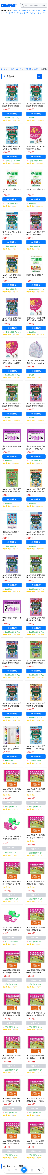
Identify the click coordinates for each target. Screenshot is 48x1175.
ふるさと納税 (21, 10)
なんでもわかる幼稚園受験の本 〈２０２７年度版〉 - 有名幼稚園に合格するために (35, 747)
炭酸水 (38, 10)
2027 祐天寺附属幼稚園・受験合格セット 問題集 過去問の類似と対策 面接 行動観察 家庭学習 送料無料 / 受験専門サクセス (36, 882)
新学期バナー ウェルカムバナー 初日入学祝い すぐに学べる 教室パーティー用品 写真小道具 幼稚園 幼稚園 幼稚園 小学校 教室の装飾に (11, 747)
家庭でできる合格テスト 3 (35, 190)
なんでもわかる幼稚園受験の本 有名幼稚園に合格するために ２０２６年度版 (11, 319)
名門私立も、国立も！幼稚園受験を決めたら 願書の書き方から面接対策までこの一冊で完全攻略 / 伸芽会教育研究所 (35, 147)
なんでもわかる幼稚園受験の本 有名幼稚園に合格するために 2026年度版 (11, 576)
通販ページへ (12, 802)
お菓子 (14, 10)
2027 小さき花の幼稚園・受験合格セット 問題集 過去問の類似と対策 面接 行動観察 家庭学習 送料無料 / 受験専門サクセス (36, 1099)
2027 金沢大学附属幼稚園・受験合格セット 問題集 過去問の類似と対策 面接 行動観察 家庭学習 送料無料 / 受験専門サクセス (11, 1014)
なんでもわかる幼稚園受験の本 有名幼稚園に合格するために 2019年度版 (11, 490)
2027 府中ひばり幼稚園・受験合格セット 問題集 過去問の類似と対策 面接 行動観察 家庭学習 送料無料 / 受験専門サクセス (36, 1142)
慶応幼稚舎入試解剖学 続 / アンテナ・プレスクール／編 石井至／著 (11, 533)
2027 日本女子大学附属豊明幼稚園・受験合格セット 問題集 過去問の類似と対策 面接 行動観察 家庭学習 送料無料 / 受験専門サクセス (36, 790)
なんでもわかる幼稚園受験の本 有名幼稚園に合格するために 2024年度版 (35, 404)
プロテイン (12, 13)
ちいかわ (20, 13)
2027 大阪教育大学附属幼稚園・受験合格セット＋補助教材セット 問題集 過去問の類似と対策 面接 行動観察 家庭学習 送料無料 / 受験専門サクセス (12, 790)
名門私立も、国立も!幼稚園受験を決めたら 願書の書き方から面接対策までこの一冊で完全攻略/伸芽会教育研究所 (35, 319)
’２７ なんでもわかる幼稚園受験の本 (11, 233)
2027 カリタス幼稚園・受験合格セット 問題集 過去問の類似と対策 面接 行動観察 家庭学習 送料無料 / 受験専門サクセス (36, 1014)
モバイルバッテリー (30, 13)
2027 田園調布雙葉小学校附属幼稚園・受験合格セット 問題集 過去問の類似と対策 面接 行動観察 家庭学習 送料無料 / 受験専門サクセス (12, 1142)
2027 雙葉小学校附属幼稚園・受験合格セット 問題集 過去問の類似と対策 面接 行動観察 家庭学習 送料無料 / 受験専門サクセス (12, 882)
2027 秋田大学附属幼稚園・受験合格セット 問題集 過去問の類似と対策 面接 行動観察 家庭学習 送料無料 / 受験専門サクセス (11, 971)
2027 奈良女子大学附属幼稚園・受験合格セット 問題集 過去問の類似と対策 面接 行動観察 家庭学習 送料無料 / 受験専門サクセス (12, 1056)
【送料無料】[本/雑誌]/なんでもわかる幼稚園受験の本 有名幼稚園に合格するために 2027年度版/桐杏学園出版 (11, 147)
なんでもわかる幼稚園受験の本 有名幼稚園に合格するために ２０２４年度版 (35, 233)
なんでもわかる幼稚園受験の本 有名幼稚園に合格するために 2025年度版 (35, 490)
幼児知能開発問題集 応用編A (11, 447)
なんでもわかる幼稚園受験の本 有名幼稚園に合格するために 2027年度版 (11, 104)
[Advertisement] (24, 41)
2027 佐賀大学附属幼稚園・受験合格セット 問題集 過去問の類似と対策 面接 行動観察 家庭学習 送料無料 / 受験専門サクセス (35, 1056)
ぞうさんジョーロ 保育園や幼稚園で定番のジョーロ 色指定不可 (11, 837)
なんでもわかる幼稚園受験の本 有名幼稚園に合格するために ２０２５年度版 (11, 276)
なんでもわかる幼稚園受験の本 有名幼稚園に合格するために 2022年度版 (35, 533)
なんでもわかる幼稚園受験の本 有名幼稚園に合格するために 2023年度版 (11, 404)
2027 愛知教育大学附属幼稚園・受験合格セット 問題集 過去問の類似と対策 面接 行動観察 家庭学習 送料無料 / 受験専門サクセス (36, 928)
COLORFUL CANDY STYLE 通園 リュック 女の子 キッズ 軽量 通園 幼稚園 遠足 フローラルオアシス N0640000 (36, 361)
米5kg (33, 10)
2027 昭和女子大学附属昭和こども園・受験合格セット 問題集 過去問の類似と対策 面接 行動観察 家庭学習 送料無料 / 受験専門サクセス (36, 836)
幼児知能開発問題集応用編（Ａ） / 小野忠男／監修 (35, 447)
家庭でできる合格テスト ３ (12, 190)
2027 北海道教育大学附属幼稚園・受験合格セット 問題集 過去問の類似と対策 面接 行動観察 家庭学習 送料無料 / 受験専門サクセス (36, 971)
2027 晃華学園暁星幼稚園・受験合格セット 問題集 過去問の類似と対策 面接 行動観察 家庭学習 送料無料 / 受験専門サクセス (11, 1099)
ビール (39, 13)
